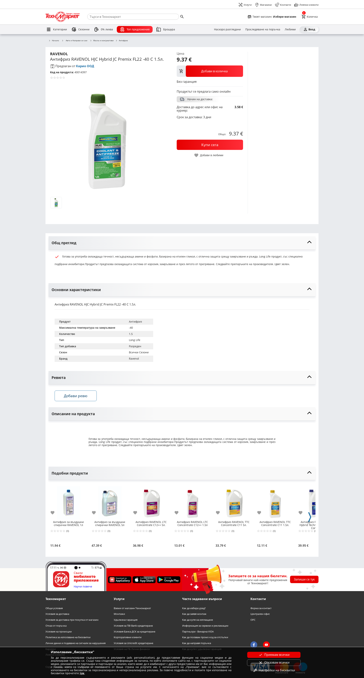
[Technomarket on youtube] (266, 644)
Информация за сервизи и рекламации (205, 625)
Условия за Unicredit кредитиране (133, 643)
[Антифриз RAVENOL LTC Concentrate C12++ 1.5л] (192, 501)
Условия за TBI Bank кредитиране (133, 625)
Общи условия (54, 608)
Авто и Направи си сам (76, 40)
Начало (55, 40)
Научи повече (83, 586)
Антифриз (123, 40)
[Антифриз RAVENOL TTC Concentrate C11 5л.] (233, 501)
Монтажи (119, 614)
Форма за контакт (260, 608)
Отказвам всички (276, 662)
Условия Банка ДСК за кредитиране (134, 631)
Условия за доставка (57, 614)
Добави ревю (75, 395)
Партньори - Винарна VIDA (198, 631)
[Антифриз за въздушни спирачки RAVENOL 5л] (109, 501)
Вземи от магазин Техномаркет (132, 608)
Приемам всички (276, 655)
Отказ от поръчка (56, 625)
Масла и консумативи (103, 40)
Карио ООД (85, 66)
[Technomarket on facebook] (253, 644)
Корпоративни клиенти (127, 637)
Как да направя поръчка (196, 643)
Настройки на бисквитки (277, 670)
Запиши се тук (304, 579)
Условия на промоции (59, 631)
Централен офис (260, 614)
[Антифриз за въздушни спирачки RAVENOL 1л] (68, 501)
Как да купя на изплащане (197, 619)
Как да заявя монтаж (194, 614)
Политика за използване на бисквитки (68, 637)
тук (82, 673)
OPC (252, 619)
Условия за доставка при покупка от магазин (72, 619)
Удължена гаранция (125, 619)
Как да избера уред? (194, 608)
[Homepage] (63, 16)
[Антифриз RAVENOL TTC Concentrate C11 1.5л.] (275, 501)
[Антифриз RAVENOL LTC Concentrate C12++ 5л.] (151, 501)
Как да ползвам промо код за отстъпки (205, 637)
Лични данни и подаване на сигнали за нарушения (76, 643)
